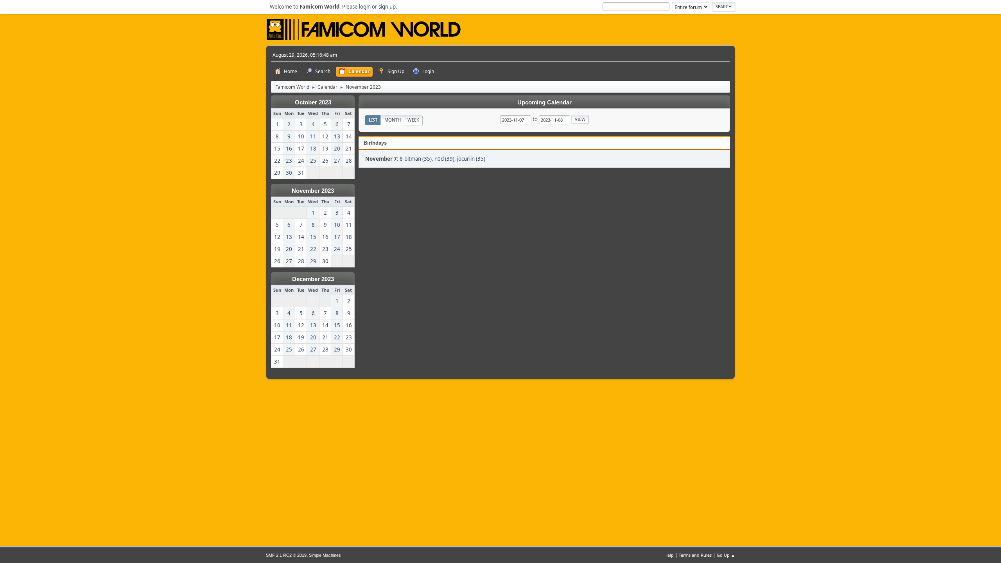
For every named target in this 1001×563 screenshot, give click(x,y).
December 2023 (313, 279)
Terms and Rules (695, 555)
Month (392, 120)
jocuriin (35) (471, 158)
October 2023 (313, 102)
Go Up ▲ (726, 555)
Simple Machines (325, 555)
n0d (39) (444, 158)
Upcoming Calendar (544, 102)
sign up (387, 6)
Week (413, 120)
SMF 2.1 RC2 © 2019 (286, 555)
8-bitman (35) (416, 158)
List (373, 120)
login (365, 6)
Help (669, 555)
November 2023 (313, 191)
